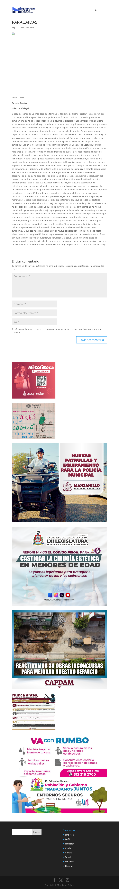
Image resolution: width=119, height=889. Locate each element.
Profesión (69, 843)
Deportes (69, 861)
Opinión (69, 866)
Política (68, 839)
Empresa (69, 834)
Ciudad (68, 848)
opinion (30, 27)
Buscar (36, 832)
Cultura (68, 852)
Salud (68, 857)
